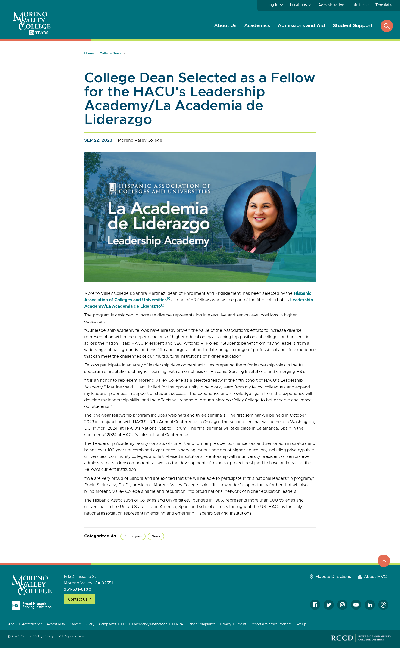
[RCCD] (361, 638)
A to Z (12, 624)
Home (89, 53)
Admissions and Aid (301, 25)
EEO (124, 624)
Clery (90, 624)
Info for (357, 5)
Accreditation (32, 624)
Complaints (107, 624)
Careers (76, 624)
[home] (32, 592)
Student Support (352, 25)
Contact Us (78, 599)
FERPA (177, 624)
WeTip (301, 624)
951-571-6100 (77, 589)
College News (110, 53)
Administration (331, 5)
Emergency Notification (149, 624)
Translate (383, 5)
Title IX (241, 624)
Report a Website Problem (271, 624)
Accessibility (56, 624)
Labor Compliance (202, 624)
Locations (298, 5)
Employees (133, 536)
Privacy (225, 624)
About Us (225, 25)
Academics (257, 25)
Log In (272, 5)
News (156, 536)
